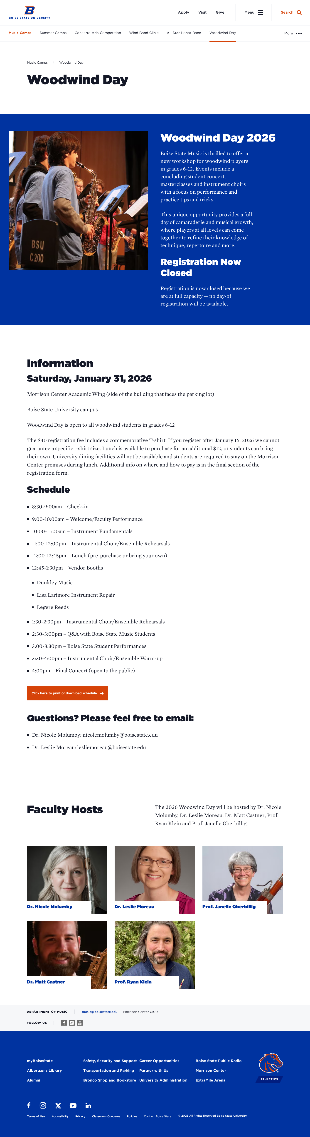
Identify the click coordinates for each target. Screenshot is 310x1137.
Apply (183, 12)
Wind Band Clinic (144, 33)
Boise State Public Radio (219, 1061)
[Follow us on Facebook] (64, 1023)
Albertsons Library (44, 1070)
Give (220, 12)
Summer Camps (53, 33)
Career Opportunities (159, 1061)
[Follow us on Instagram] (72, 1023)
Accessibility (60, 1116)
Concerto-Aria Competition (98, 33)
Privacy (80, 1116)
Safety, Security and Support (110, 1061)
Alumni (33, 1080)
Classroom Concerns (106, 1116)
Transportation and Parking (108, 1070)
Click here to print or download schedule (64, 693)
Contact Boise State (157, 1116)
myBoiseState (40, 1061)
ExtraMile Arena (210, 1080)
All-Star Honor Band (184, 33)
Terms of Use (36, 1116)
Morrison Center (211, 1070)
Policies (132, 1116)
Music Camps (20, 33)
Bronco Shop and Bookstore (109, 1080)
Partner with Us (153, 1070)
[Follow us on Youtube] (80, 1023)
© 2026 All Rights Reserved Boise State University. (212, 1115)
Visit (202, 12)
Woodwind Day (222, 33)
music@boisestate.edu (100, 1012)
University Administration (163, 1080)
